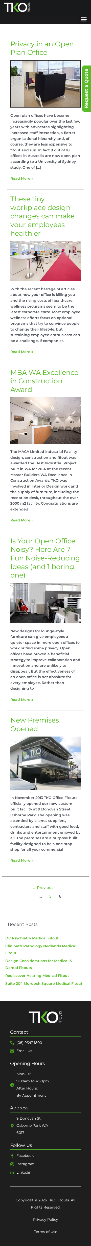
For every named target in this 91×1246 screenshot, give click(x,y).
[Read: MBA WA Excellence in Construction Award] (45, 420)
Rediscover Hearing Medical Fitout (37, 976)
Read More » (21, 178)
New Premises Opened (34, 724)
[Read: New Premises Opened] (45, 763)
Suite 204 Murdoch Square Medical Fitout (43, 983)
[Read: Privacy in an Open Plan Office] (45, 84)
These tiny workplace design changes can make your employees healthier (42, 216)
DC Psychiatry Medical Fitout (32, 938)
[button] (84, 19)
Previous (43, 887)
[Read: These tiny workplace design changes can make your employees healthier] (45, 261)
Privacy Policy (45, 1219)
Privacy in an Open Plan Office (42, 48)
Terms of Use (45, 1231)
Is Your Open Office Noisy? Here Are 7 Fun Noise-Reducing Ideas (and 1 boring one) (45, 558)
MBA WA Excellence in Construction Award (44, 381)
